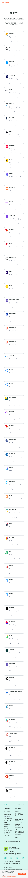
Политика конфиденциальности (12, 863)
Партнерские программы (7, 833)
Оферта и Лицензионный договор (12, 861)
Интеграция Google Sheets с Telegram (19, 832)
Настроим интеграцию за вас (13, 841)
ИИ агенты (6, 828)
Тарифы (6, 826)
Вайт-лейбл (7, 835)
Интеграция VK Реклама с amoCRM (18, 824)
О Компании (7, 824)
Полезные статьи (8, 830)
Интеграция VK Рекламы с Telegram (18, 810)
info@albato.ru (7, 814)
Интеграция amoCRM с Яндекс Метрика (19, 814)
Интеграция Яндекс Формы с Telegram (19, 819)
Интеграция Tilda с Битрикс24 (19, 828)
